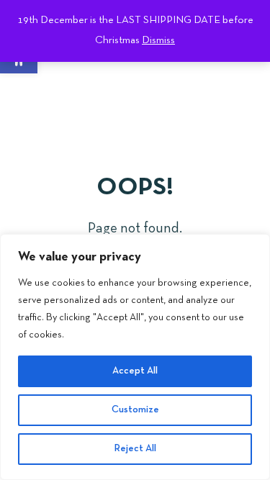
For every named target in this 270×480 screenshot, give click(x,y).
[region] (135, 357)
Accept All (135, 371)
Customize (135, 410)
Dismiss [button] (158, 40)
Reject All (135, 448)
